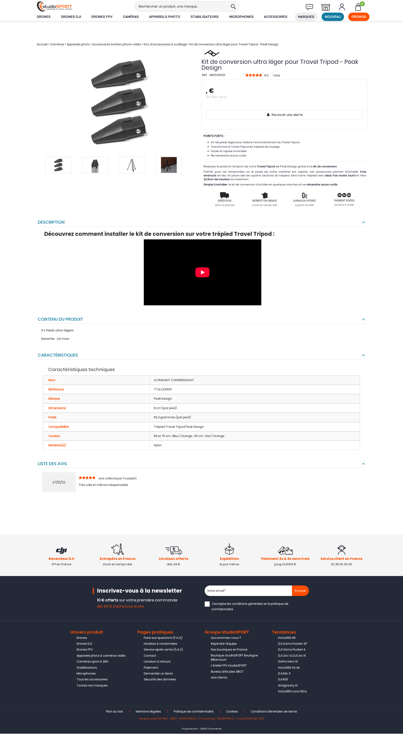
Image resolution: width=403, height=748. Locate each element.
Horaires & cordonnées (160, 644)
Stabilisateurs (205, 17)
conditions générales (247, 604)
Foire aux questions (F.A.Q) (163, 638)
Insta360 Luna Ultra (292, 691)
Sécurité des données (160, 679)
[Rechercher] (233, 6)
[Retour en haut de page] (398, 519)
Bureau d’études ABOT (227, 671)
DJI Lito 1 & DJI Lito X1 (292, 656)
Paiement (151, 667)
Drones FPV (102, 17)
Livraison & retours (157, 661)
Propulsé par (190, 728)
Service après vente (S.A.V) (163, 649)
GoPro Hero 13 (288, 661)
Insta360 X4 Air (289, 667)
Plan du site (114, 711)
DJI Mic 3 (284, 673)
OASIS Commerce (210, 728)
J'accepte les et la (249, 606)
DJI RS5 (283, 679)
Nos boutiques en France (229, 649)
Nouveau (333, 17)
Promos (359, 17)
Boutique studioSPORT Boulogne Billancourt (234, 657)
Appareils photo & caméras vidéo (101, 656)
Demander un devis (158, 673)
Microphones (241, 17)
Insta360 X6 (287, 638)
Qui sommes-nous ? (226, 638)
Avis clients (219, 677)
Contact (150, 656)
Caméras (131, 17)
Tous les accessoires (92, 679)
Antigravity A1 (288, 685)
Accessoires (275, 17)
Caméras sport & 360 (92, 661)
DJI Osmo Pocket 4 (291, 649)
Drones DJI (71, 17)
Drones (44, 17)
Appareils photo (164, 17)
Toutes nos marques (92, 685)
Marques (306, 17)
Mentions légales (148, 711)
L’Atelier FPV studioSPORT (229, 665)
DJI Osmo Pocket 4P (292, 644)
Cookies (232, 711)
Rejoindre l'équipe (224, 644)
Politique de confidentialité (193, 711)
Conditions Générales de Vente (274, 711)
